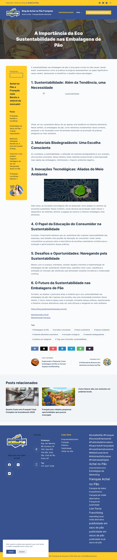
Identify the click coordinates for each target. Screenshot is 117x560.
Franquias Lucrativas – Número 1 (14, 176)
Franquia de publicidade (94, 503)
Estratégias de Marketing (96, 473)
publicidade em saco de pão (98, 525)
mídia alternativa (96, 519)
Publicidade (66, 448)
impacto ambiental (101, 330)
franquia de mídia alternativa (97, 497)
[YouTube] (106, 3)
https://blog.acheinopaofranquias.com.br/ (49, 309)
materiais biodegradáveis (94, 334)
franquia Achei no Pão (99, 481)
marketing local (96, 516)
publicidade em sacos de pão (97, 533)
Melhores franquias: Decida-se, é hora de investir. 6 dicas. (16, 144)
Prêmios (64, 445)
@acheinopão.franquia (40, 317)
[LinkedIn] (62, 349)
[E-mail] (89, 349)
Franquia (65, 442)
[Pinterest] (53, 349)
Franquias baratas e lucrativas (14, 118)
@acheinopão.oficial (40, 314)
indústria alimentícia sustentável (45, 334)
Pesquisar (14, 71)
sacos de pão (95, 542)
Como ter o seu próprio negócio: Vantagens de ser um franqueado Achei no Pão (16, 161)
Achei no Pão (98, 464)
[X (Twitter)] (44, 349)
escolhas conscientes (62, 330)
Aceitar (11, 552)
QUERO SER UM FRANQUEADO (98, 12)
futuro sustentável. (82, 330)
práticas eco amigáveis (41, 339)
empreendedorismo (97, 468)
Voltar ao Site (67, 451)
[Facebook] (100, 3)
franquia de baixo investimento (97, 490)
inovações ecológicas (71, 334)
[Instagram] (103, 3)
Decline (22, 552)
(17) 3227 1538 (47, 466)
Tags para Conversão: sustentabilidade (70, 339)
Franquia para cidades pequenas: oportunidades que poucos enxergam (57, 412)
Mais (78, 12)
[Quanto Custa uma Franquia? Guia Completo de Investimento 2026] (22, 397)
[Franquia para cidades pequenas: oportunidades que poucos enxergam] (58, 397)
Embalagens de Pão (40, 330)
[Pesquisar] (110, 3)
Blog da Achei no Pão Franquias (37, 11)
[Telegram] (71, 349)
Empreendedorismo (66, 12)
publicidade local (97, 539)
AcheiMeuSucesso (89, 556)
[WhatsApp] (80, 349)
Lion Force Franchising (96, 510)
